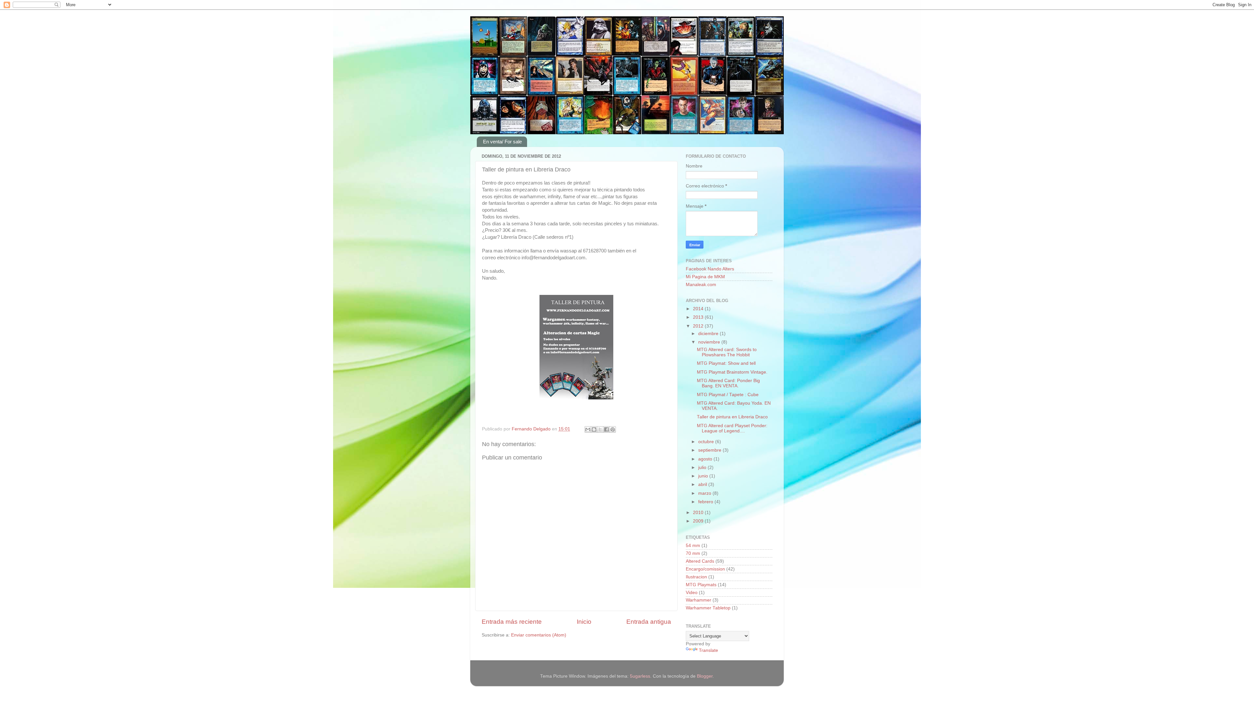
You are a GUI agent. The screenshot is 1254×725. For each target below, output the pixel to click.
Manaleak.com (701, 284)
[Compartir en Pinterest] (612, 429)
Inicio (584, 621)
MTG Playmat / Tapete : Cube (728, 394)
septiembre (710, 450)
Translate (708, 650)
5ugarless (640, 676)
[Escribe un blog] (594, 429)
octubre (706, 441)
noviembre (709, 342)
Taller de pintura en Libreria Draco (732, 416)
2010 (699, 512)
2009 (699, 521)
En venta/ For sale (502, 141)
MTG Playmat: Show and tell (726, 363)
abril (703, 484)
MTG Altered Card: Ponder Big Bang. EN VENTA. (728, 383)
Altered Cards (700, 561)
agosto (706, 459)
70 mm (693, 553)
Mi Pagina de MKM (705, 276)
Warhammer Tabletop (708, 607)
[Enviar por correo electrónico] (588, 429)
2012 (699, 326)
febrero (706, 501)
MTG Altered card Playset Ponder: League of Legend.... (732, 428)
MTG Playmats (701, 584)
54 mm (693, 545)
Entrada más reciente (512, 621)
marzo (705, 493)
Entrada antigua (648, 621)
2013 (699, 317)
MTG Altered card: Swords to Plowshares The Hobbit (727, 352)
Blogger (705, 676)
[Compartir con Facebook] (606, 429)
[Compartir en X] (600, 429)
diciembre (709, 333)
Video (692, 592)
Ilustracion (696, 576)
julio (703, 467)
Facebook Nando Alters (710, 268)
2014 (699, 308)
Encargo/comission (705, 569)
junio (703, 476)
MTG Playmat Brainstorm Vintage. (732, 372)
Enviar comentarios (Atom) (538, 635)
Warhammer (698, 600)
